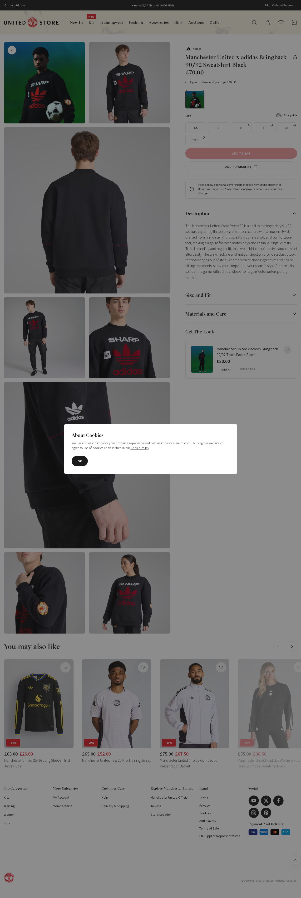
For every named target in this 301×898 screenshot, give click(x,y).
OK (80, 461)
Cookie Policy (140, 448)
